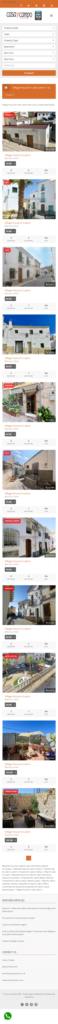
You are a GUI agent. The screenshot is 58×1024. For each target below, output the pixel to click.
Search (30, 73)
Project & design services (13, 941)
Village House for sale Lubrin (28, 889)
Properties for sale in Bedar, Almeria (37, 877)
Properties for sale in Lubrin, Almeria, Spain (21, 880)
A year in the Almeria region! (14, 924)
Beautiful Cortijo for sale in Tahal (33, 883)
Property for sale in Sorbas (30, 871)
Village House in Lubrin (17, 155)
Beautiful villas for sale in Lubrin (28, 868)
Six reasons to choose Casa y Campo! (18, 918)
